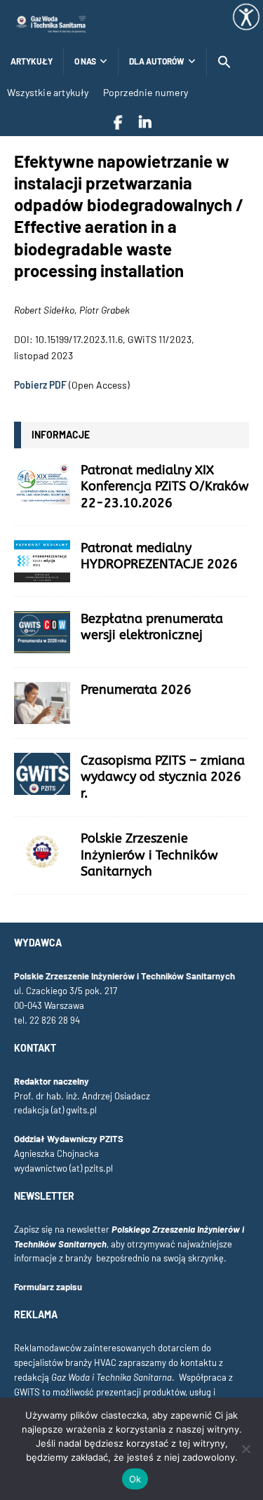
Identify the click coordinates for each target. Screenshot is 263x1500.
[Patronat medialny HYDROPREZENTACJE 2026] (42, 561)
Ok (135, 1479)
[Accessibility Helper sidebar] (246, 17)
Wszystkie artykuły (48, 92)
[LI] (145, 122)
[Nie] (245, 1449)
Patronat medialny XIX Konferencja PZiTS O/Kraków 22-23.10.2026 (165, 486)
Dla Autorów (156, 61)
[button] (224, 62)
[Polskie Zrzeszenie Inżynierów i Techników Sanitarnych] (42, 852)
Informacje (61, 435)
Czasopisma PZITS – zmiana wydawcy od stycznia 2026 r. (163, 777)
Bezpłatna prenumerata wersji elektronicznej (152, 627)
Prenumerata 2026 (136, 689)
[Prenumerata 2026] (42, 703)
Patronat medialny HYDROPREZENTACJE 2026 (159, 556)
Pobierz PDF (40, 385)
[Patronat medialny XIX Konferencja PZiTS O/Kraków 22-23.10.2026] (42, 483)
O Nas (85, 61)
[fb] (118, 122)
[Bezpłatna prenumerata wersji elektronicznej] (42, 632)
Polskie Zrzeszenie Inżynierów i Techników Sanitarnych (149, 855)
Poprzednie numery (145, 92)
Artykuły (32, 61)
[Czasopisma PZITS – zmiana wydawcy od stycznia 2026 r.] (42, 774)
